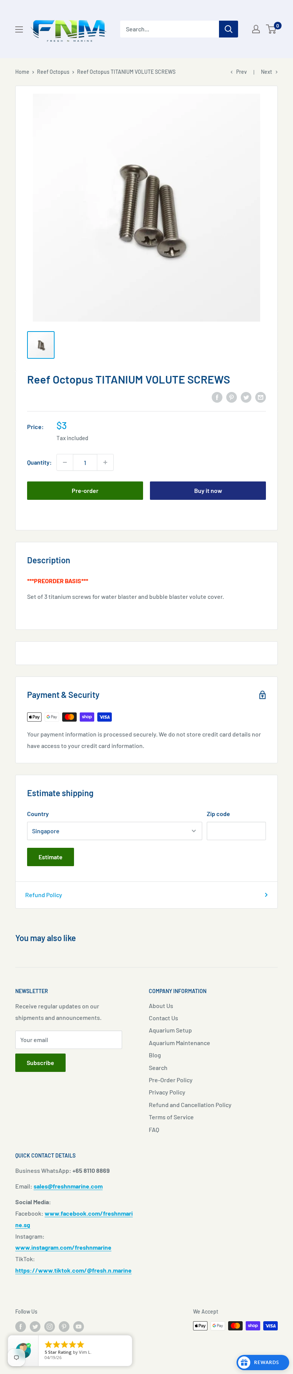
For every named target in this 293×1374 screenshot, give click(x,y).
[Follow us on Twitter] (35, 1326)
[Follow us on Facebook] (20, 1326)
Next (266, 71)
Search (158, 1067)
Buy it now (208, 490)
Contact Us (163, 1017)
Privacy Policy (167, 1092)
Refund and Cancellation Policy (190, 1104)
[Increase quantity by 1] (105, 462)
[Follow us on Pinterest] (64, 1326)
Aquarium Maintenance (179, 1042)
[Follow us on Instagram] (49, 1326)
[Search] (228, 29)
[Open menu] (19, 29)
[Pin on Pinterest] (231, 397)
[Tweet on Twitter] (246, 397)
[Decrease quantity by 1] (65, 462)
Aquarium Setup (170, 1030)
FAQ (154, 1129)
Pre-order (85, 490)
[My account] (256, 29)
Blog (155, 1055)
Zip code (218, 813)
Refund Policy (43, 894)
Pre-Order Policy (171, 1079)
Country (38, 813)
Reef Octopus (53, 71)
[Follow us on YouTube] (78, 1326)
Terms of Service (171, 1116)
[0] (271, 29)
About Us (161, 1005)
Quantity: (39, 462)
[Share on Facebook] (217, 397)
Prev (241, 71)
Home (22, 71)
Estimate (51, 856)
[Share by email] (260, 397)
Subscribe (40, 1062)
